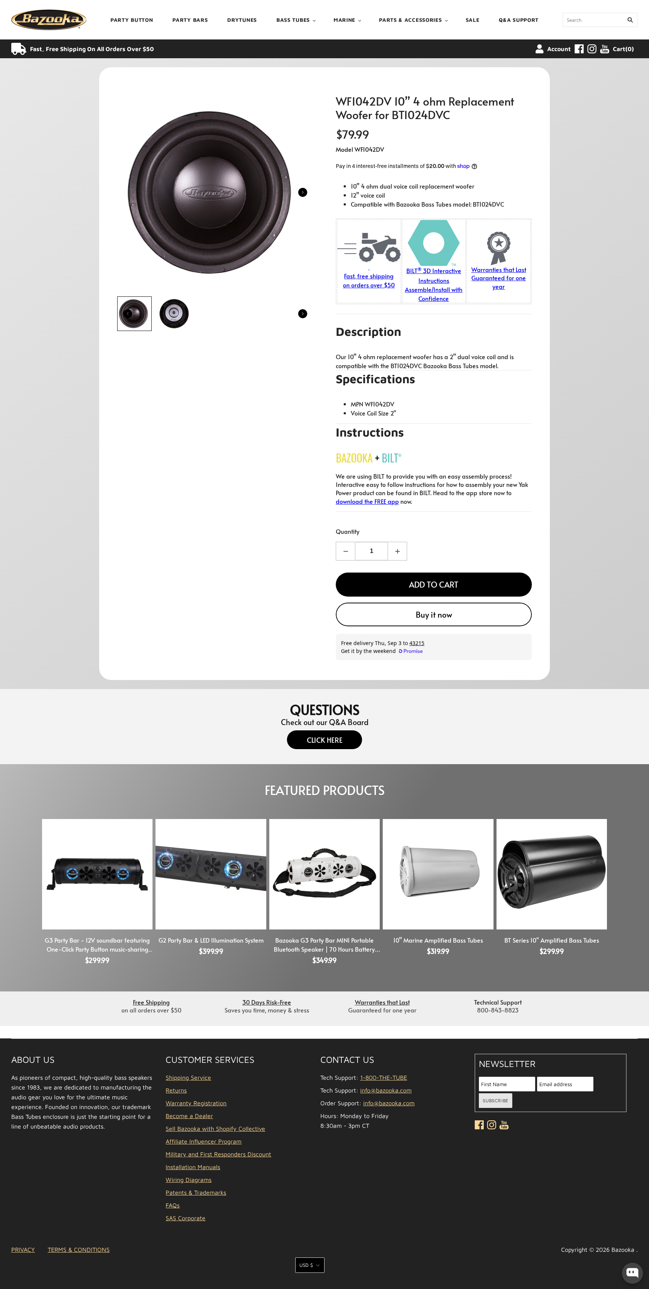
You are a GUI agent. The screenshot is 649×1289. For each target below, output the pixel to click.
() (623, 48)
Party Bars (190, 20)
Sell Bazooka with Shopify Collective (215, 1128)
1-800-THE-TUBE (383, 1077)
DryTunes (242, 20)
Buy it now (434, 614)
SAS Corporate (185, 1218)
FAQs (173, 1205)
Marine (344, 20)
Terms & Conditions (79, 1249)
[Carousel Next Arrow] (302, 192)
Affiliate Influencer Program (203, 1141)
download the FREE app (367, 501)
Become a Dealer (189, 1115)
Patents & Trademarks (196, 1192)
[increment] (397, 551)
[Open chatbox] (632, 1273)
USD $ (306, 1265)
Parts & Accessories (410, 20)
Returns (176, 1090)
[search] (600, 20)
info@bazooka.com (386, 1090)
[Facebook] (579, 48)
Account (559, 48)
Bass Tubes (293, 20)
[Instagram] (591, 48)
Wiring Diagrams (188, 1179)
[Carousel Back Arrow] (127, 313)
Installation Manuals (193, 1167)
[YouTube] (604, 49)
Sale (473, 20)
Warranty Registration (196, 1103)
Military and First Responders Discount (218, 1154)
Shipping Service (188, 1077)
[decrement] (345, 551)
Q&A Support (519, 20)
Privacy (23, 1249)
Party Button (131, 20)
